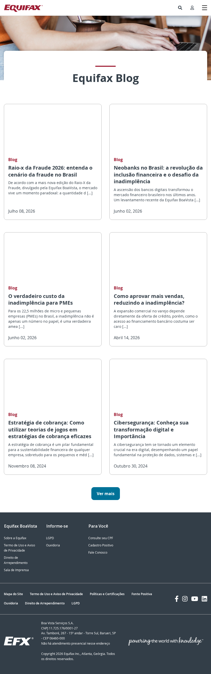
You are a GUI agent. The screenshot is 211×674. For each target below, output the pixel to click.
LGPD (50, 538)
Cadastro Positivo (100, 545)
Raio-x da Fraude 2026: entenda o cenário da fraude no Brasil (50, 171)
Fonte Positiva (141, 594)
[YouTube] (194, 599)
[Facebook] (177, 599)
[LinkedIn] (204, 599)
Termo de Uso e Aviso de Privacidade (56, 594)
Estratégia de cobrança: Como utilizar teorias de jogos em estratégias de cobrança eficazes (49, 429)
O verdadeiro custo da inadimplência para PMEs (40, 299)
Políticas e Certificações (107, 594)
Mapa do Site (13, 594)
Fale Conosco (97, 552)
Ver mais (106, 493)
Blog (12, 159)
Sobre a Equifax (15, 538)
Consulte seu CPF (100, 538)
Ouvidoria (53, 545)
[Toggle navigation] (204, 8)
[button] (180, 7)
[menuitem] (180, 7)
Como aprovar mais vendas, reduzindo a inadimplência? (149, 299)
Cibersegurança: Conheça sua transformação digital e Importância (151, 429)
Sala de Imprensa (16, 570)
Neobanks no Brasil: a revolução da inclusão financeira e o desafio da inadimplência (158, 174)
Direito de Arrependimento (45, 603)
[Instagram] (185, 599)
